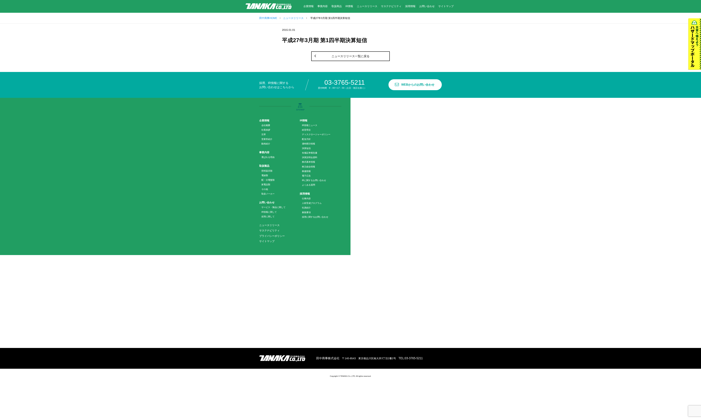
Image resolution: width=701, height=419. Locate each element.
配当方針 (306, 139)
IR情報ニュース (309, 125)
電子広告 (306, 176)
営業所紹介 (266, 139)
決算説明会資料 (309, 157)
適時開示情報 (308, 143)
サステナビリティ (269, 230)
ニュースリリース (293, 18)
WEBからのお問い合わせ (417, 84)
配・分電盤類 (268, 180)
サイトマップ (267, 241)
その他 (264, 189)
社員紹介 (306, 207)
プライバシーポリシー (272, 235)
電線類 (264, 175)
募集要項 (306, 212)
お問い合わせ (267, 202)
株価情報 (306, 171)
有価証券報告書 (309, 153)
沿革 (263, 134)
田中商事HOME (268, 18)
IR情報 (303, 120)
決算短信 (306, 148)
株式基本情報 (308, 162)
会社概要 (265, 125)
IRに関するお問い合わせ (314, 180)
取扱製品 (264, 165)
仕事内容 (306, 198)
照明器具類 (266, 171)
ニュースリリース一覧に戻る (350, 56)
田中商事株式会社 (269, 6)
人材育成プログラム (312, 203)
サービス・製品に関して (273, 207)
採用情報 (305, 193)
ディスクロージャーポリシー (316, 134)
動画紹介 (265, 143)
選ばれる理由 (268, 157)
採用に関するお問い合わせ (315, 217)
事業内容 (264, 152)
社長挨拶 (265, 130)
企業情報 (264, 120)
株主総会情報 (308, 166)
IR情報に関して (269, 212)
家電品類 (265, 184)
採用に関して (268, 216)
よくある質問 (308, 185)
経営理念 (306, 130)
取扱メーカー (268, 194)
